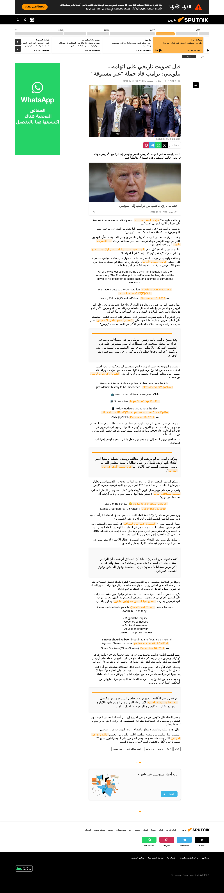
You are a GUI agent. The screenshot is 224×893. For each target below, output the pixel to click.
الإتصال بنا (171, 857)
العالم (177, 749)
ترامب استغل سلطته (147, 220)
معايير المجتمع (138, 857)
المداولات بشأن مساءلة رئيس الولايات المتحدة (118, 249)
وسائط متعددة (99, 830)
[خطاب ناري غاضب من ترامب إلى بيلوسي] (135, 182)
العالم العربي (171, 830)
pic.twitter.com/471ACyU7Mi (151, 643)
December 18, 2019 (153, 298)
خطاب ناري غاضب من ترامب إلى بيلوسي (148, 205)
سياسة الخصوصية (156, 857)
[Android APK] (24, 868)
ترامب (160, 749)
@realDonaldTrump (142, 607)
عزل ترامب (150, 749)
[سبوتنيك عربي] (194, 23)
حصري (137, 830)
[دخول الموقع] (25, 20)
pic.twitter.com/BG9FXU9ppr (150, 503)
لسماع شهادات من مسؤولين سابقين (134, 601)
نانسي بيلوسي (118, 749)
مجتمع (110, 830)
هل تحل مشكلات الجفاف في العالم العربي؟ (182, 43)
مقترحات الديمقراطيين (162, 702)
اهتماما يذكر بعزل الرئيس (104, 373)
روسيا (153, 830)
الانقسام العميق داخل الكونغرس (115, 320)
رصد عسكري (121, 830)
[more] (94, 212)
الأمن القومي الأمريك (155, 261)
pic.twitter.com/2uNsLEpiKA (151, 412)
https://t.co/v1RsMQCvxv (117, 412)
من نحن (205, 857)
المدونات (88, 830)
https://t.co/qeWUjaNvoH (158, 387)
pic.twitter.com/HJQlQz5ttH (135, 293)
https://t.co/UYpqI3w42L (144, 401)
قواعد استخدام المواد (189, 857)
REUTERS (159, 139)
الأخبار (168, 749)
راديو (130, 830)
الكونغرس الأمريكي (134, 749)
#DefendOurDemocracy (156, 289)
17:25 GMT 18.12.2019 (169, 81)
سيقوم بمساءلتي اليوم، (167, 493)
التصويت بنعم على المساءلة (140, 523)
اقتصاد (145, 830)
